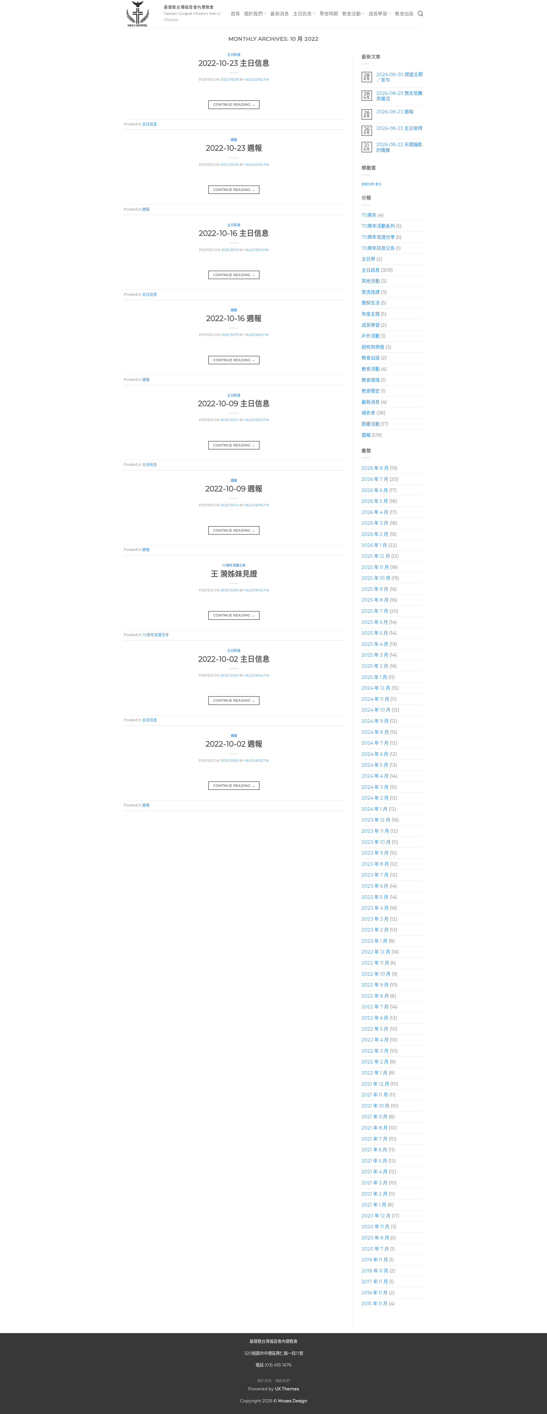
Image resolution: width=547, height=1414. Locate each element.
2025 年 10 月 (376, 578)
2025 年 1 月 (374, 677)
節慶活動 (371, 424)
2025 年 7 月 (375, 611)
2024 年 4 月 (375, 776)
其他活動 (371, 281)
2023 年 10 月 (376, 842)
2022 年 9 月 (375, 985)
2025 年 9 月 (375, 589)
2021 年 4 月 (374, 1172)
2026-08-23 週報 (394, 112)
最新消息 (279, 14)
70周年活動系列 (378, 226)
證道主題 (368, 184)
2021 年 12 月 (375, 1084)
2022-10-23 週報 (234, 148)
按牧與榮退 (373, 347)
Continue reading (234, 104)
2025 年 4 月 (375, 644)
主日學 (368, 259)
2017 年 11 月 (375, 1282)
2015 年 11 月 (375, 1304)
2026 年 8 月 (375, 468)
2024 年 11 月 (375, 699)
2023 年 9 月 (375, 853)
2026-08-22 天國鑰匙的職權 (399, 147)
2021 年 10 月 (375, 1106)
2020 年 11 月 (375, 1227)
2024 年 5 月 (375, 765)
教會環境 (371, 380)
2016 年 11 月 (375, 1293)
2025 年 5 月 (375, 633)
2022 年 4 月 (375, 1040)
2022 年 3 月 (375, 1051)
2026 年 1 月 (374, 545)
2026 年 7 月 (375, 479)
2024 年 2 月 (375, 798)
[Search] (420, 13)
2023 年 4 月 (375, 908)
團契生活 (371, 303)
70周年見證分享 (234, 565)
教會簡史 (371, 391)
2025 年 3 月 (375, 655)
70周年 (369, 215)
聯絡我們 (282, 1381)
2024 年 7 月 (375, 743)
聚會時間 (329, 14)
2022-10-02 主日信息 (234, 659)
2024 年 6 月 (375, 754)
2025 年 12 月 (376, 556)
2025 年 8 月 (375, 600)
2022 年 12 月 (376, 952)
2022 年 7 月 (375, 1007)
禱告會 (368, 413)
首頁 (235, 14)
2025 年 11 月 (375, 567)
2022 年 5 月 (375, 1029)
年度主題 (371, 314)
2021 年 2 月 (374, 1194)
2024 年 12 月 (376, 688)
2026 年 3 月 (375, 523)
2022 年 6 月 (375, 1018)
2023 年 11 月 (375, 831)
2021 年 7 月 (374, 1139)
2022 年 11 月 (375, 963)
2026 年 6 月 (375, 490)
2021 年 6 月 (374, 1150)
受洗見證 (371, 292)
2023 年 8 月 (375, 864)
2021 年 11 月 (375, 1095)
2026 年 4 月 (375, 512)
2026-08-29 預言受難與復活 (399, 96)
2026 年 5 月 (375, 501)
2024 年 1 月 (374, 809)
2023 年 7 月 (375, 875)
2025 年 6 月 (375, 622)
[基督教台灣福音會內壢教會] (139, 13)
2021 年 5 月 (374, 1161)
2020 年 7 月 (375, 1249)
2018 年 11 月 (375, 1271)
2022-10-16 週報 (234, 318)
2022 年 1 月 (374, 1073)
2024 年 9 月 (375, 721)
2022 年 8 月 (375, 996)
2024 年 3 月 (375, 787)
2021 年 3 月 (374, 1183)
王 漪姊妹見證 (234, 573)
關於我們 (253, 14)
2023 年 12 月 (376, 820)
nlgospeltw (257, 79)
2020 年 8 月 (375, 1238)
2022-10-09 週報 (233, 488)
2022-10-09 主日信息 (234, 403)
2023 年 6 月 (375, 886)
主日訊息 (302, 14)
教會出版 (404, 14)
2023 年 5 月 (375, 897)
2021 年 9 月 (374, 1117)
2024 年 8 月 (375, 732)
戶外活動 (371, 336)
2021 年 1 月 (374, 1204)
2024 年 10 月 (376, 710)
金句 (378, 184)
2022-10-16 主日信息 (234, 233)
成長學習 (378, 14)
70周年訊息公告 (378, 248)
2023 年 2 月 (375, 930)
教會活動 (351, 14)
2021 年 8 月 (375, 1128)
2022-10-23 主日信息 (234, 63)
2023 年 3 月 (375, 919)
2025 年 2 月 (375, 666)
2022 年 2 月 (375, 1062)
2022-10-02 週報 (234, 743)
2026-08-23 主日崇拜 (399, 128)
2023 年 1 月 (374, 941)
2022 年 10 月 (376, 974)
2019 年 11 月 (375, 1259)
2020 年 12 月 (376, 1216)
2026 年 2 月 (375, 534)
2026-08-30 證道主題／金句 (399, 77)
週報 (234, 140)
